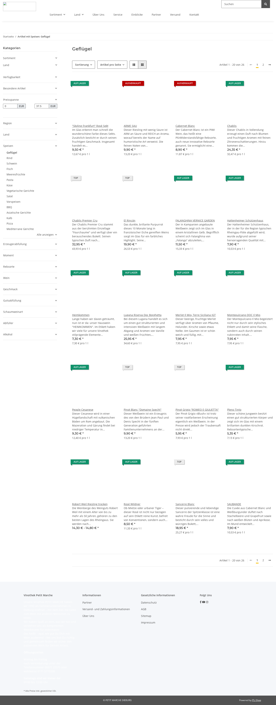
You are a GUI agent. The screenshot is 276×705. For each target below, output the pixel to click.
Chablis (232, 126)
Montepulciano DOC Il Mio (243, 315)
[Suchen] (265, 4)
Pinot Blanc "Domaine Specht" (142, 409)
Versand (175, 14)
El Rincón (129, 220)
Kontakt (194, 14)
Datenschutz (149, 602)
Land (6, 65)
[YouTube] (203, 602)
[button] (134, 65)
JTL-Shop (256, 700)
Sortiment (9, 58)
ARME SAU (130, 126)
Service (117, 14)
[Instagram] (207, 602)
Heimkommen (81, 315)
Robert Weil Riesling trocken (90, 504)
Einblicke (137, 14)
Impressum (148, 622)
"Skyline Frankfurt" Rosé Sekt (90, 126)
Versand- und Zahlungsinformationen (106, 609)
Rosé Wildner (132, 504)
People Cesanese (82, 409)
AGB (143, 609)
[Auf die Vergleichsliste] (111, 84)
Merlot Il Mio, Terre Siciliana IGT (196, 315)
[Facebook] (200, 602)
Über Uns (98, 14)
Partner (156, 14)
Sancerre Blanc (185, 504)
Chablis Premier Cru (84, 220)
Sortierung (82, 64)
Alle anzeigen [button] (45, 234)
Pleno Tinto (234, 409)
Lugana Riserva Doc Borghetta (142, 315)
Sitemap (146, 616)
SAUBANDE (234, 504)
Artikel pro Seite (110, 64)
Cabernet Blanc (185, 126)
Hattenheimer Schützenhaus (245, 220)
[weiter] (269, 65)
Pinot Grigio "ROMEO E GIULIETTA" (197, 409)
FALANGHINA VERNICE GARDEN (195, 220)
